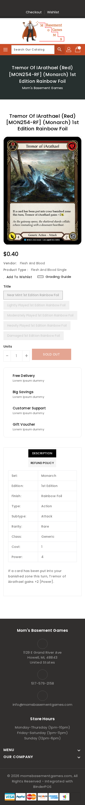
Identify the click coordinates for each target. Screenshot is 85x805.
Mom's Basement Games (42, 88)
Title (7, 286)
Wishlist (53, 12)
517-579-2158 (42, 683)
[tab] (42, 453)
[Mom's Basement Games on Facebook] (20, 5)
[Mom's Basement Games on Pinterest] (38, 5)
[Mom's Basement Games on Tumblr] (55, 5)
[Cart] (78, 49)
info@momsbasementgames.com (42, 704)
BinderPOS (42, 786)
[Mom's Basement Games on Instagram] (47, 5)
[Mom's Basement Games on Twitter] (29, 5)
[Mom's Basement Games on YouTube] (64, 5)
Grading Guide (58, 276)
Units (7, 346)
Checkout (34, 12)
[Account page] (69, 49)
